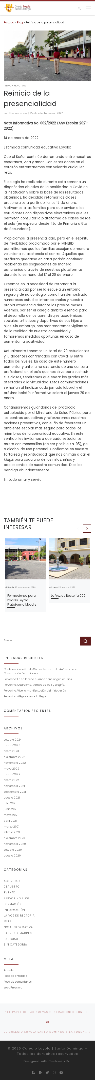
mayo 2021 (11, 815)
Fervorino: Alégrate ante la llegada (26, 696)
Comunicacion (18, 113)
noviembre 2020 (15, 844)
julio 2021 (10, 803)
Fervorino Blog (17, 898)
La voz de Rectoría (19, 916)
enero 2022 (11, 780)
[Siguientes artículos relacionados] (87, 528)
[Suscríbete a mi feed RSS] (33, 1072)
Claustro (12, 887)
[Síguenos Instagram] (54, 1072)
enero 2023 (11, 751)
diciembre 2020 (14, 838)
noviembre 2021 (14, 786)
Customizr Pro (59, 1061)
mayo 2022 (11, 769)
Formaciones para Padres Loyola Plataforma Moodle (21, 600)
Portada (9, 22)
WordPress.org (13, 987)
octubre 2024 (13, 740)
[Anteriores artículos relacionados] (78, 528)
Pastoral (11, 939)
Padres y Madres (18, 933)
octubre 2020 (13, 850)
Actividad (12, 881)
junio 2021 (10, 809)
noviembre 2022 (15, 763)
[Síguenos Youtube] (61, 1072)
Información (14, 910)
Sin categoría (15, 945)
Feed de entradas (15, 976)
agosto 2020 (12, 856)
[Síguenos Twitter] (47, 1072)
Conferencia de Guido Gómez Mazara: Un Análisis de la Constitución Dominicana (40, 671)
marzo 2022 (12, 774)
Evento (9, 892)
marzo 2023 (12, 745)
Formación (13, 904)
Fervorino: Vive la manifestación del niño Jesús (35, 691)
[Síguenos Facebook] (40, 1072)
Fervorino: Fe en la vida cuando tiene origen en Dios (38, 679)
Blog (20, 22)
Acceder (9, 970)
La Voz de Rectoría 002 (68, 595)
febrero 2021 (12, 832)
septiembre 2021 (15, 792)
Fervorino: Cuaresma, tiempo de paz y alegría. (34, 685)
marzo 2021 (11, 827)
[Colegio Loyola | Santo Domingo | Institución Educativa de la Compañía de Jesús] (17, 8)
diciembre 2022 (14, 757)
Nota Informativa (18, 927)
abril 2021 (10, 821)
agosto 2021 (12, 798)
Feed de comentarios (18, 982)
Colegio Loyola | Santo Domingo (53, 1048)
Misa (7, 921)
